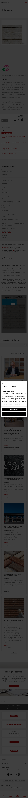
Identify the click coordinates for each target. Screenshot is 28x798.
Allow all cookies (14, 409)
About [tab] (22, 386)
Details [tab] (14, 386)
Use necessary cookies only (14, 414)
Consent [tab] (5, 386)
